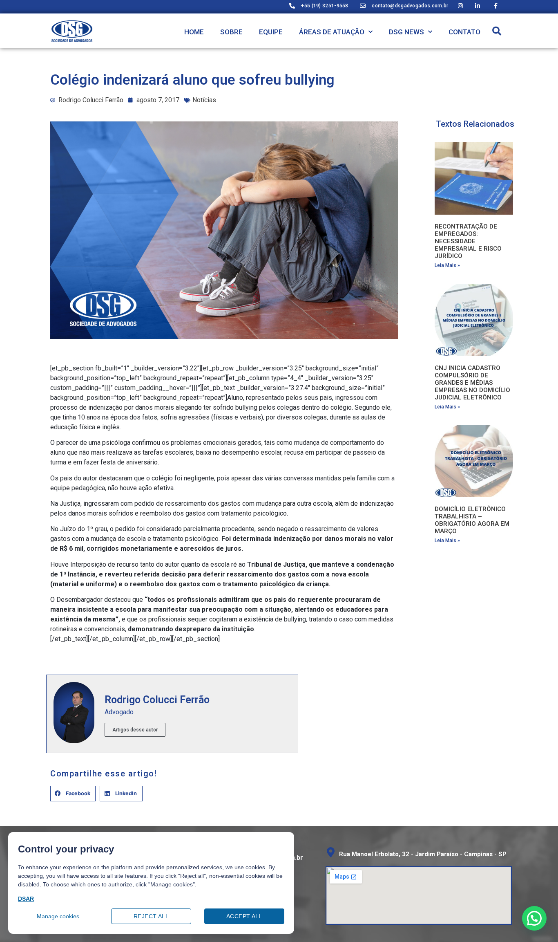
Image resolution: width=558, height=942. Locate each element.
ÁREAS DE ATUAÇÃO (331, 32)
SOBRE (231, 32)
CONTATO (464, 32)
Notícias (204, 100)
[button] (497, 31)
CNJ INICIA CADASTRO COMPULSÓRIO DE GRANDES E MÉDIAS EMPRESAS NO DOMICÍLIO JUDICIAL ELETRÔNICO (472, 382)
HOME (194, 32)
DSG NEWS (406, 32)
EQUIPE (271, 32)
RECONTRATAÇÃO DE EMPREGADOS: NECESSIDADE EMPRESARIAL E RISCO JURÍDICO (468, 241)
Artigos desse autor (135, 730)
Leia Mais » (447, 265)
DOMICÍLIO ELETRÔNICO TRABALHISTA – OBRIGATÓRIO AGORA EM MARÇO (472, 520)
